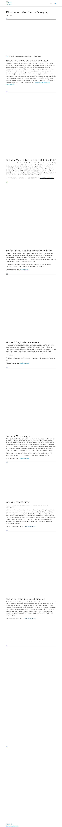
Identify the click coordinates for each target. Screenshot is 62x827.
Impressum (9, 824)
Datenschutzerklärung (12, 826)
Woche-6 (52, 178)
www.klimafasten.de (45, 178)
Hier (7, 56)
